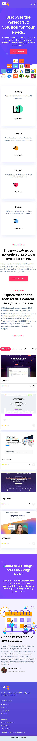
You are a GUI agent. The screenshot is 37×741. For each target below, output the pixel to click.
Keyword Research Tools (20, 349)
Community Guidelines (8, 723)
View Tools (18, 119)
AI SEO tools (5, 349)
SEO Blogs (4, 714)
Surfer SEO (6, 380)
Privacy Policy (5, 729)
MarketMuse (6, 459)
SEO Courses (5, 711)
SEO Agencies (5, 704)
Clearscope (6, 538)
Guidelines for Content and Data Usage (13, 732)
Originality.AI (6, 499)
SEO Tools (4, 707)
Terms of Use (5, 726)
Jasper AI (5, 420)
